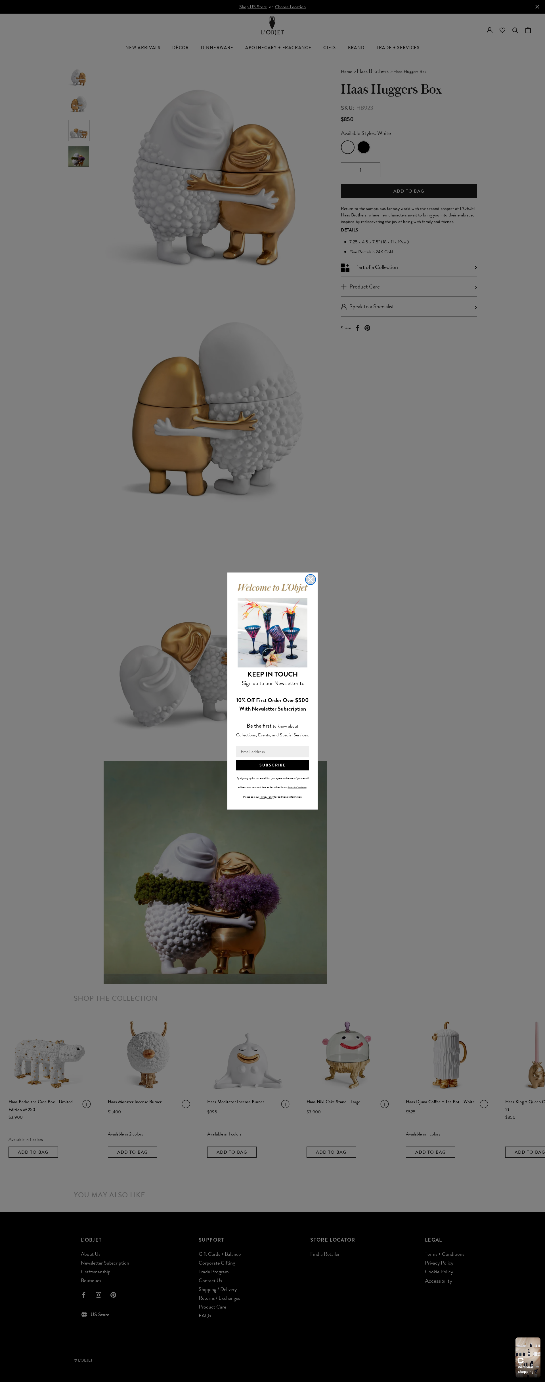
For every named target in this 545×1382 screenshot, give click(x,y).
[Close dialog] (310, 579)
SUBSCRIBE (272, 765)
